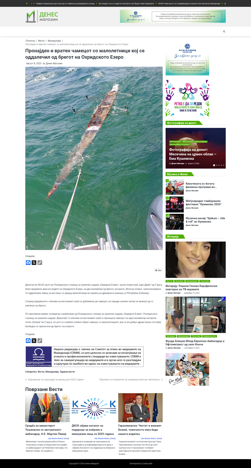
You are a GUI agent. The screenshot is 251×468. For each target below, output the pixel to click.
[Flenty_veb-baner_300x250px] (187, 74)
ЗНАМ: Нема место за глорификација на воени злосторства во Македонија (167, 4)
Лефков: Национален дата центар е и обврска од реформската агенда (43, 4)
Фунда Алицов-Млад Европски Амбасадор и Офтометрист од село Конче (195, 342)
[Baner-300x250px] (187, 115)
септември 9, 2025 (191, 348)
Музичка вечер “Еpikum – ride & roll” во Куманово (205, 202)
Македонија (52, 371)
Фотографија (201, 142)
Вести (41, 371)
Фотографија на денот (179, 144)
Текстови (205, 281)
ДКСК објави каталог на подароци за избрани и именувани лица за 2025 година (93, 430)
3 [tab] (219, 165)
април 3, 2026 (193, 163)
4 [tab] (221, 165)
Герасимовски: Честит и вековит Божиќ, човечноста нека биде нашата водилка (140, 430)
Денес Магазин (54, 63)
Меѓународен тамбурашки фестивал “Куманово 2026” (204, 185)
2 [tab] (216, 165)
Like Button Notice (55, 438)
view (66, 438)
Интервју (179, 281)
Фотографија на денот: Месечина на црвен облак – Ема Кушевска (192, 154)
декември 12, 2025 (192, 293)
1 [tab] (214, 165)
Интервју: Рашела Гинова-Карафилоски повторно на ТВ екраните (191, 287)
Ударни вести (67, 371)
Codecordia (147, 463)
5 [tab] (223, 165)
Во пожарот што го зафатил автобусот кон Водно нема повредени (104, 4)
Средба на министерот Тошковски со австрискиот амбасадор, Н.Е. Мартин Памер (45, 430)
